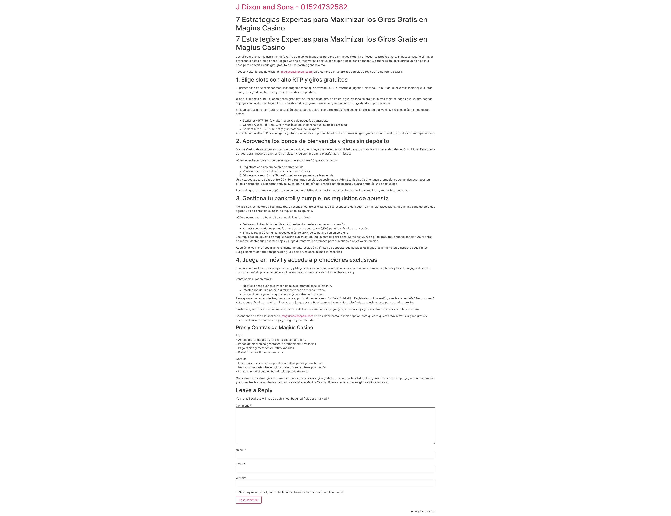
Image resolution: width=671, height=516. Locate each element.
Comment (243, 405)
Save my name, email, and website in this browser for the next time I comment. (291, 492)
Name (241, 450)
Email (240, 464)
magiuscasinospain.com (297, 71)
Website (241, 478)
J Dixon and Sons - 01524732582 (292, 7)
